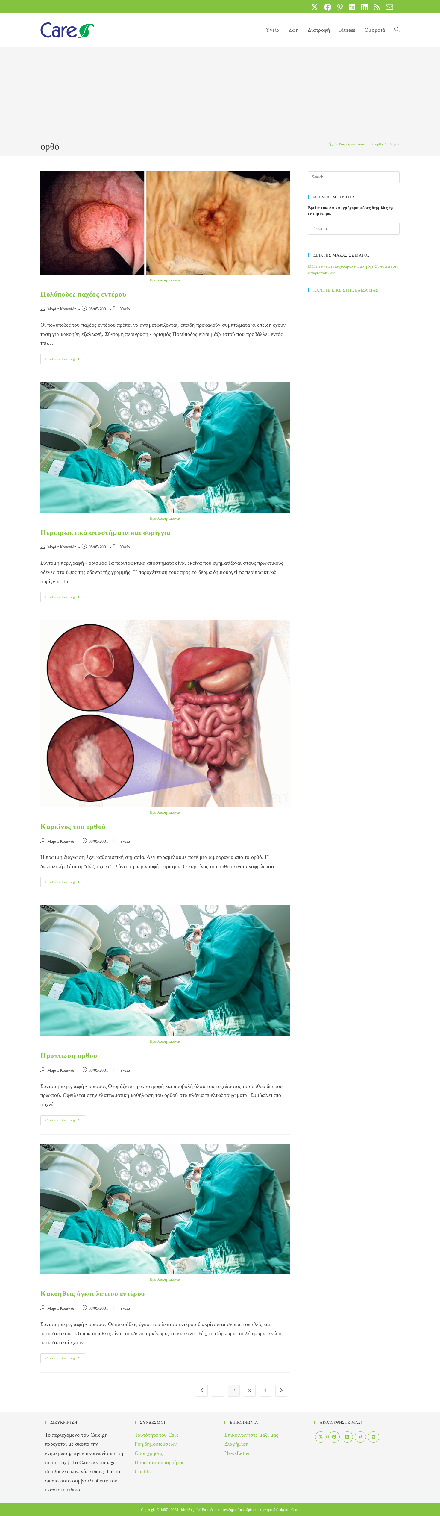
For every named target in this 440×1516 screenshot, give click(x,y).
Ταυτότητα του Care (157, 1435)
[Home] (331, 144)
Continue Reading (65, 360)
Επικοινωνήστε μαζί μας (251, 1435)
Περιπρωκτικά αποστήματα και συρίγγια (105, 532)
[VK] (373, 1437)
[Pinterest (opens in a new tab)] (340, 7)
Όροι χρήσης (149, 1453)
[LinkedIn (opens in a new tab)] (364, 7)
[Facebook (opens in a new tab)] (327, 7)
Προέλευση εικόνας (165, 280)
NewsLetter (237, 1453)
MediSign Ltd (191, 1510)
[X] (321, 1437)
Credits (143, 1471)
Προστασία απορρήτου (160, 1462)
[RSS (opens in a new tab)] (377, 7)
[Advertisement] (220, 95)
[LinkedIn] (347, 1437)
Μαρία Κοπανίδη (61, 309)
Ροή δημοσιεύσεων (156, 1444)
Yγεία (125, 309)
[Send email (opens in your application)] (388, 7)
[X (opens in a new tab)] (314, 7)
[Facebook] (334, 1437)
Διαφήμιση (236, 1444)
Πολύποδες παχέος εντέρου (83, 294)
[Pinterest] (360, 1437)
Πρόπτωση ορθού (68, 1055)
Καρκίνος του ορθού (73, 826)
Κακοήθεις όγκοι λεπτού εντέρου (92, 1293)
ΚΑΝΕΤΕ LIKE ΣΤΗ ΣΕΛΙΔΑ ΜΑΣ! (346, 290)
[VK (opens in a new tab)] (352, 7)
